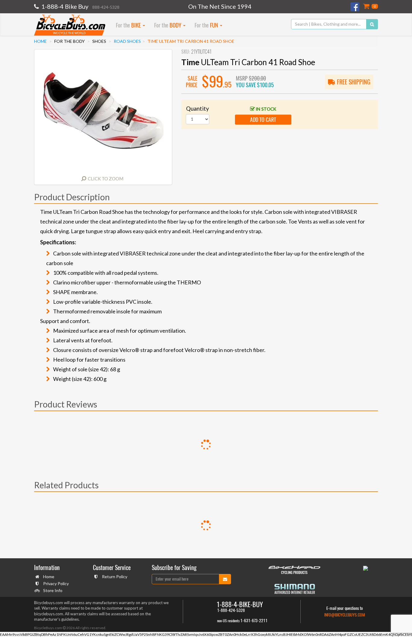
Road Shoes (127, 41)
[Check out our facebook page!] (355, 6)
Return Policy (114, 576)
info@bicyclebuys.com (344, 615)
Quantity (197, 108)
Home (40, 41)
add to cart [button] (263, 119)
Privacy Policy (56, 583)
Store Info (52, 590)
